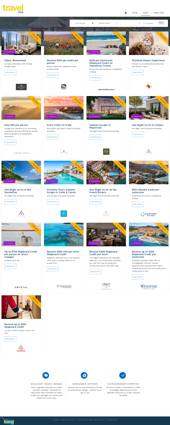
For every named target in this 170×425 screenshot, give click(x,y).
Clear (161, 23)
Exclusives (149, 23)
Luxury (145, 13)
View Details (10, 72)
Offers (135, 13)
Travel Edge (158, 13)
